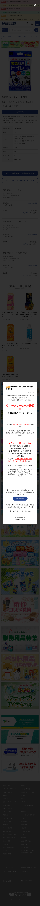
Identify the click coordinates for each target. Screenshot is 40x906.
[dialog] (20, 453)
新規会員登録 (20, 498)
